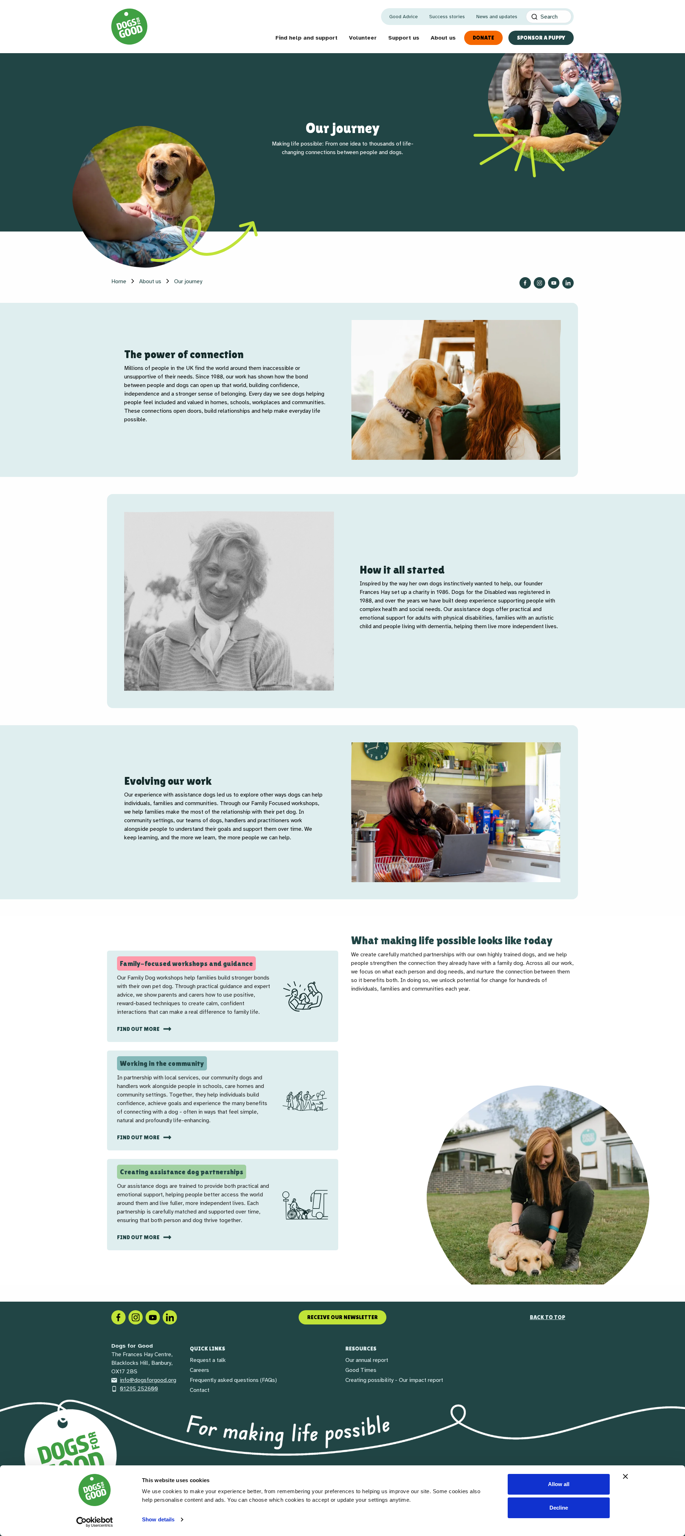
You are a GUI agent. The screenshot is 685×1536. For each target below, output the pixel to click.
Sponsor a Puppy (541, 37)
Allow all (558, 1484)
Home (118, 281)
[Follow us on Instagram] (539, 283)
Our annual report (366, 1360)
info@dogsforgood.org (148, 1380)
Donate (483, 37)
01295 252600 (139, 1388)
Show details (158, 1519)
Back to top (547, 1317)
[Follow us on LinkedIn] (568, 283)
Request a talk (208, 1360)
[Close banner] (625, 1476)
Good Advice (403, 17)
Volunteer (363, 37)
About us (443, 37)
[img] (538, 1196)
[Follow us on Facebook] (525, 283)
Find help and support (306, 37)
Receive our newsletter (342, 1317)
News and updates (496, 17)
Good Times (360, 1370)
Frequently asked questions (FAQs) (233, 1380)
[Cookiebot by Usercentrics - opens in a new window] (95, 1522)
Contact (199, 1390)
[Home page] (129, 26)
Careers (199, 1370)
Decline (558, 1508)
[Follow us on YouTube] (553, 283)
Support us (403, 37)
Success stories (447, 17)
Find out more (139, 1029)
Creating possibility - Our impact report (394, 1380)
